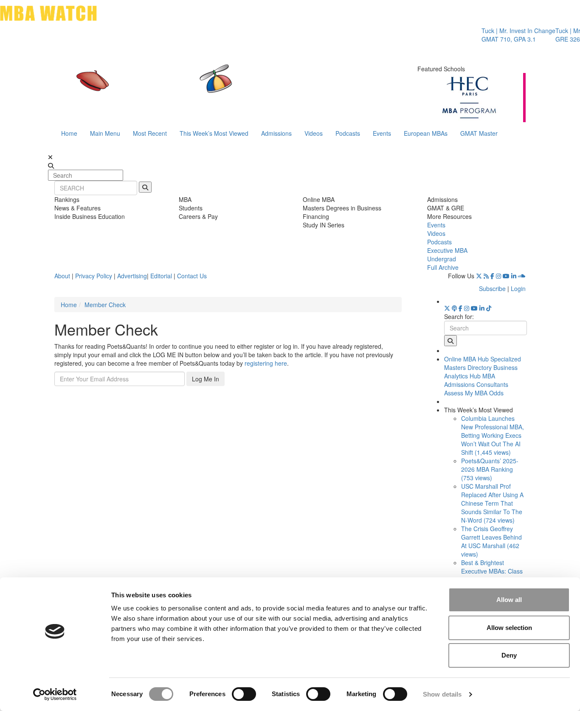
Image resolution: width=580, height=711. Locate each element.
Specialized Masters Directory (482, 363)
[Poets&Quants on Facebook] (492, 276)
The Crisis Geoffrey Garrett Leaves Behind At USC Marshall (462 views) (491, 541)
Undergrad (441, 259)
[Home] (202, 87)
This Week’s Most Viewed (214, 133)
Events (382, 133)
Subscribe (492, 288)
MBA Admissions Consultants (476, 380)
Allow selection (509, 627)
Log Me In (205, 379)
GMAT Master (479, 133)
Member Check (105, 304)
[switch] (244, 694)
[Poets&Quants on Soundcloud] (522, 276)
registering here (266, 363)
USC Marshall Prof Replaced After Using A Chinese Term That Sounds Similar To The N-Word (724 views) (492, 503)
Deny (509, 655)
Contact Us (192, 276)
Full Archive (443, 267)
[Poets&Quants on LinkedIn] (513, 276)
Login (518, 288)
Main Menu (105, 133)
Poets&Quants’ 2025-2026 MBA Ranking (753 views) (489, 469)
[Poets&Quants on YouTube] (506, 276)
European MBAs (426, 133)
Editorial (161, 276)
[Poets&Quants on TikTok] (488, 308)
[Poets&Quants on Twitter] (479, 276)
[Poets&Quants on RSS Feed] (486, 276)
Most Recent (150, 133)
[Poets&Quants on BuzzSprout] (454, 308)
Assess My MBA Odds (474, 393)
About (62, 276)
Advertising (132, 276)
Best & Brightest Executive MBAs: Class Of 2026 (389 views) (492, 571)
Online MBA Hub (466, 359)
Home (69, 133)
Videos (313, 133)
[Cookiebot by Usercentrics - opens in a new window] (55, 694)
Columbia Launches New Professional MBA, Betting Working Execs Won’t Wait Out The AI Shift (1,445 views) (492, 435)
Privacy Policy (93, 276)
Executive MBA (447, 250)
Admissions (276, 133)
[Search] (145, 187)
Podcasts (347, 133)
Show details (442, 694)
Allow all (509, 599)
